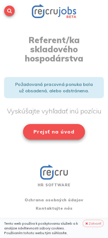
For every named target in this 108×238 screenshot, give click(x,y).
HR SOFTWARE (54, 185)
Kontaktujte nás (54, 208)
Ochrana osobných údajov (54, 199)
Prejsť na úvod (54, 131)
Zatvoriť (94, 223)
